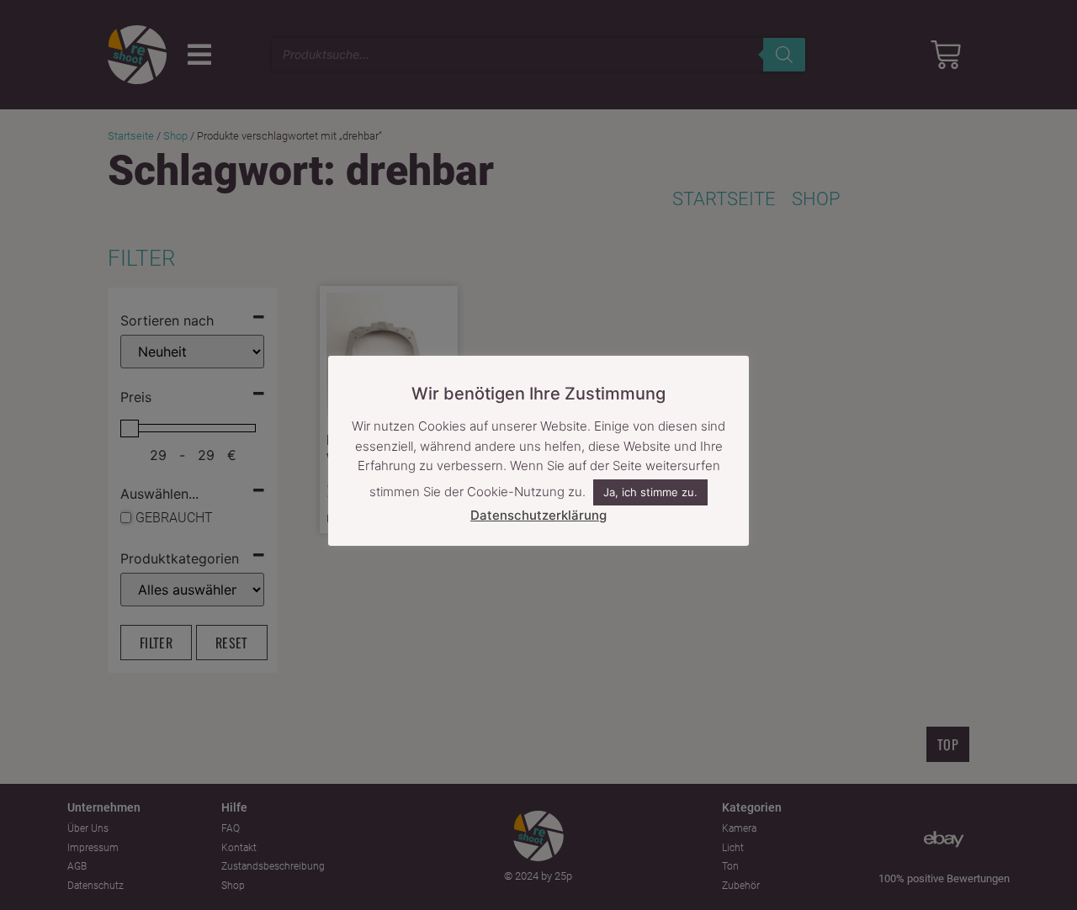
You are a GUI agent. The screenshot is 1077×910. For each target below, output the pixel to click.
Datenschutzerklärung (538, 515)
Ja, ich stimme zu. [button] (650, 492)
